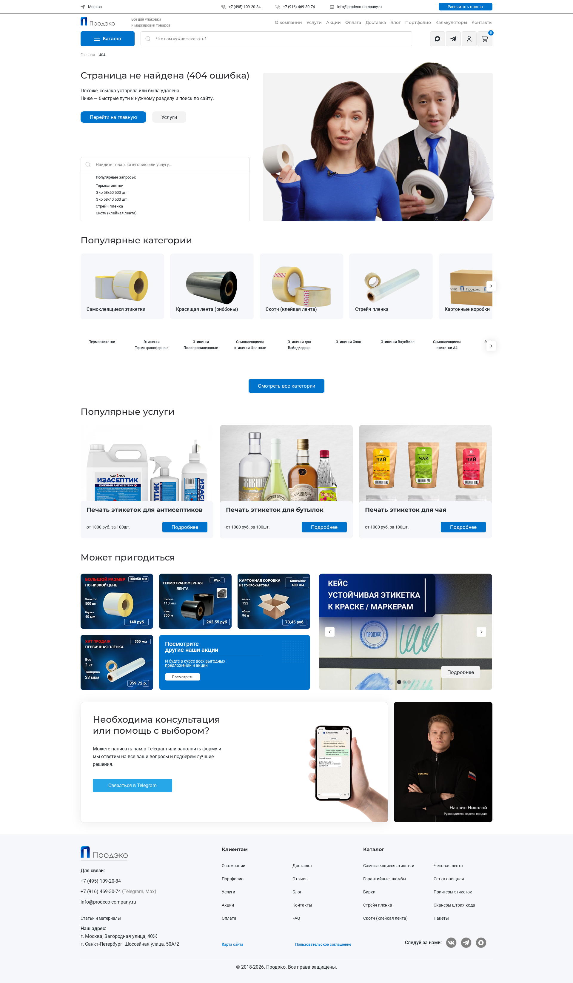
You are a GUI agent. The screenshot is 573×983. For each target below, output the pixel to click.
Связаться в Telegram (204, 528)
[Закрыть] (410, 434)
